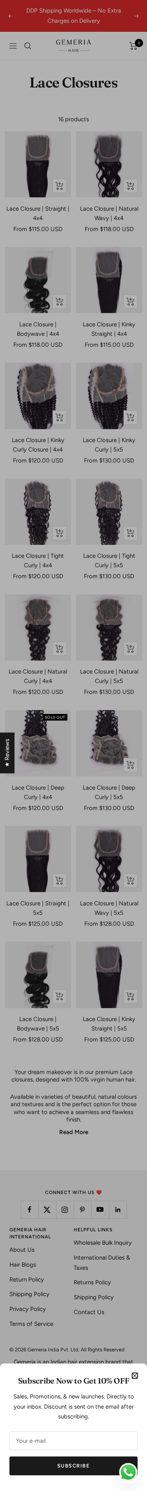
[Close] (135, 1375)
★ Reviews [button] (7, 753)
